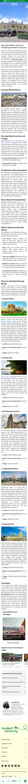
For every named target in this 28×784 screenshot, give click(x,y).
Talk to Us (4, 752)
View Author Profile (17, 714)
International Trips (6, 743)
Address (3, 756)
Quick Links (4, 748)
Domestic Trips (5, 739)
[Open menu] (2, 4)
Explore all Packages (13, 642)
